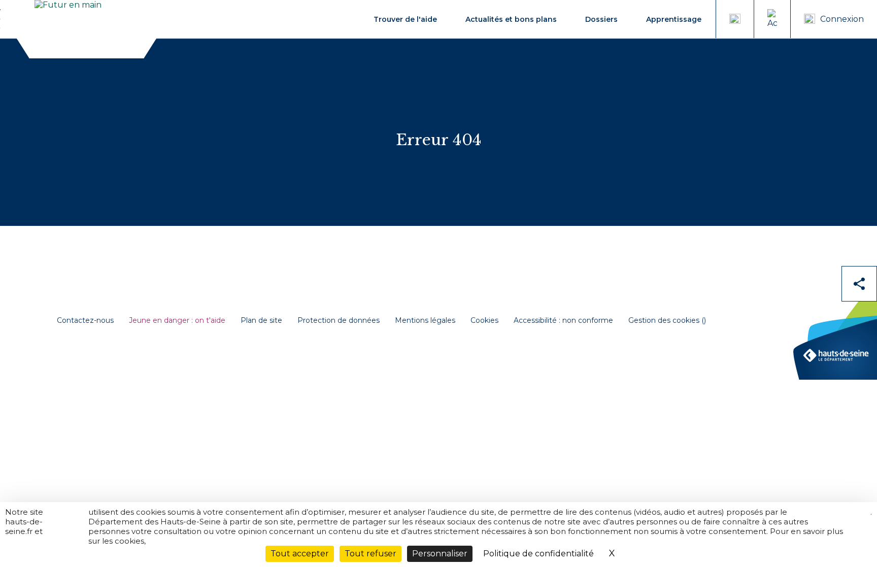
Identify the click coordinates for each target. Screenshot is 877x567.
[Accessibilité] (772, 19)
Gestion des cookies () (667, 320)
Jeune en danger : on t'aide (177, 320)
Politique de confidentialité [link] (538, 553)
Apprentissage (673, 19)
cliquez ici (856, 516)
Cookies (484, 320)
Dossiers (601, 19)
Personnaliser (439, 553)
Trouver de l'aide (405, 19)
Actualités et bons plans (511, 19)
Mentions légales (425, 320)
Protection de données (338, 320)
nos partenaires (66, 516)
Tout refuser (370, 553)
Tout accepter (300, 553)
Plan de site (261, 320)
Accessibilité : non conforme (563, 320)
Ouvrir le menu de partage (859, 284)
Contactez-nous (85, 320)
